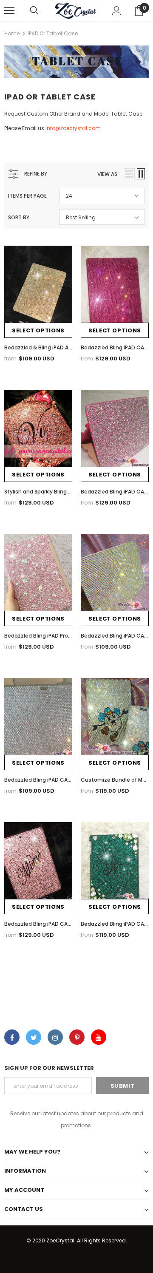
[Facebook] (12, 1037)
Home (12, 33)
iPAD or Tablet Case (53, 33)
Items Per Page (27, 195)
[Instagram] (55, 1037)
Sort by (18, 217)
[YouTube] (98, 1037)
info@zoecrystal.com (73, 128)
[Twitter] (33, 1037)
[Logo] (75, 10)
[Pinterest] (77, 1037)
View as (107, 174)
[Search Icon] (34, 10)
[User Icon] (116, 10)
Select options (38, 330)
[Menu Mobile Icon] (9, 11)
